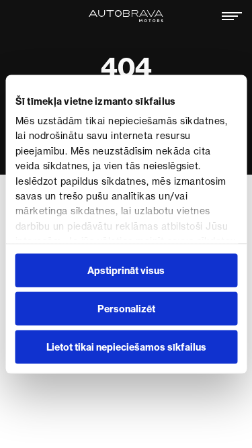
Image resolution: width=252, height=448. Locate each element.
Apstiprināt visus (126, 270)
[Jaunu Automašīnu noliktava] (126, 16)
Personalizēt (126, 308)
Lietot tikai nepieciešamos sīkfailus (126, 347)
